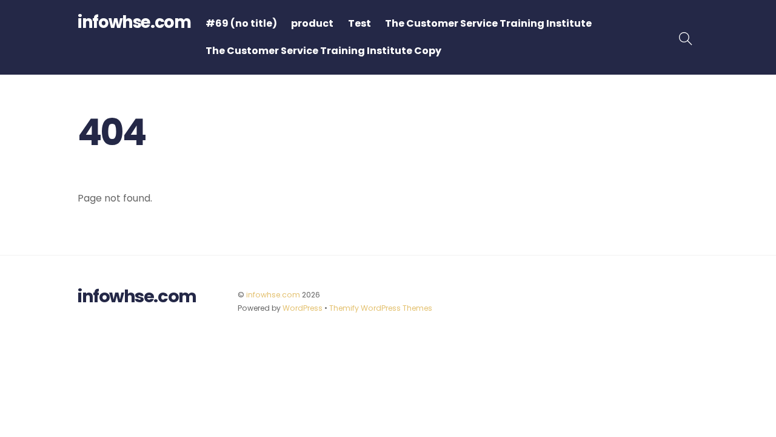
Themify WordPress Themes (380, 308)
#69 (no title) (241, 23)
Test (359, 23)
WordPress (303, 308)
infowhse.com (273, 295)
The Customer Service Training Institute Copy (323, 51)
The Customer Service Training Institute (488, 23)
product (312, 23)
